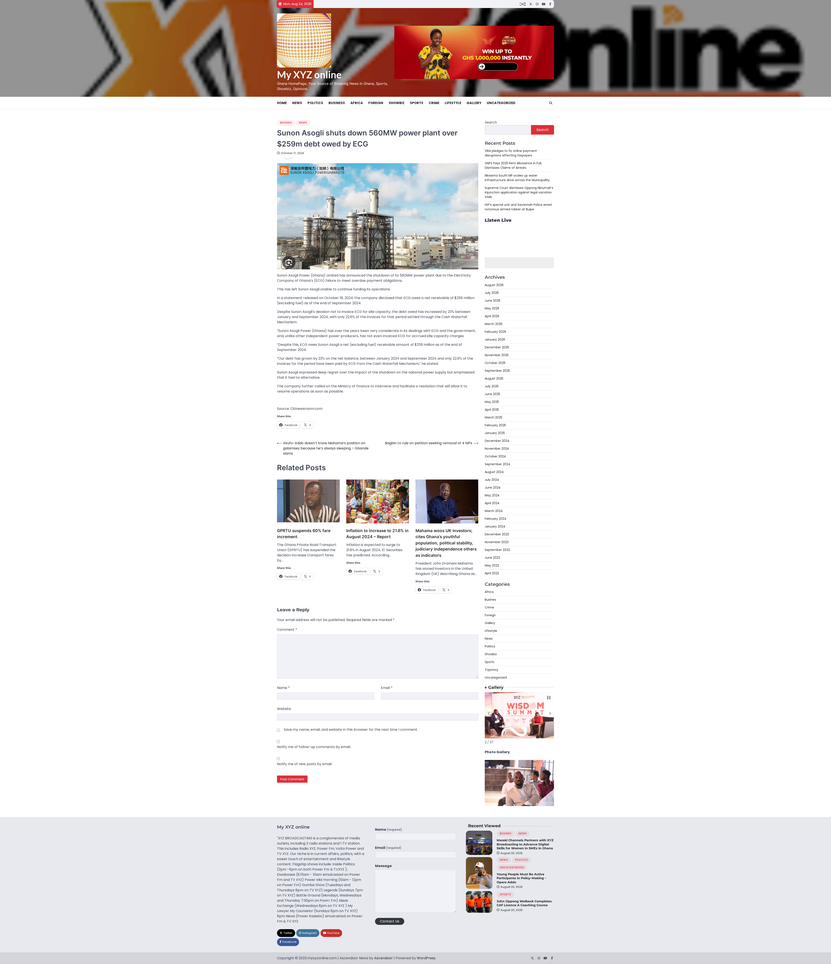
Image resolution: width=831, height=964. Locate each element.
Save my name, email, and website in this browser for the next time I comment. (351, 729)
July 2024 (492, 480)
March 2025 (493, 417)
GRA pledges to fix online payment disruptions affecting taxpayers (511, 153)
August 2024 (494, 472)
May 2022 (492, 565)
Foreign (375, 103)
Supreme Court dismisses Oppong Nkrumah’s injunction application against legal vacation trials (519, 192)
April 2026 (492, 316)
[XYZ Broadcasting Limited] (519, 804)
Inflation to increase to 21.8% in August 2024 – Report (377, 533)
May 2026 (492, 308)
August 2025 (494, 378)
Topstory (491, 670)
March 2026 (493, 324)
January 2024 (495, 526)
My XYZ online (309, 74)
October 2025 (495, 363)
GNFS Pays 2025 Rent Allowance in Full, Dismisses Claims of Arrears (513, 165)
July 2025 (492, 386)
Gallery (474, 103)
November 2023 (497, 542)
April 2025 (492, 409)
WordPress (426, 958)
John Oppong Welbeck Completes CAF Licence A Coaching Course (524, 903)
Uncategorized (501, 103)
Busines (286, 122)
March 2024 (494, 511)
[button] (489, 713)
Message (383, 865)
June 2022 (492, 557)
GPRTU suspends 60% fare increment (303, 533)
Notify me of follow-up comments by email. (314, 746)
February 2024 (495, 519)
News (297, 103)
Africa (356, 103)
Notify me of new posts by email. (304, 763)
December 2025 (497, 347)
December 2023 (497, 534)
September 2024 (497, 464)
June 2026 (492, 300)
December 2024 (497, 441)
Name (283, 687)
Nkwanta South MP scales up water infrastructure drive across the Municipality (517, 177)
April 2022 (492, 573)
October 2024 (495, 456)
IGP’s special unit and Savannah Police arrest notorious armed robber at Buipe (518, 207)
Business (337, 103)
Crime (434, 103)
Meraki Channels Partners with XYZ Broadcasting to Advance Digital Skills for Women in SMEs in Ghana (525, 844)
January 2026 (495, 339)
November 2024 (497, 448)
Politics (315, 103)
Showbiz (396, 103)
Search (491, 122)
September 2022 (497, 550)
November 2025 (497, 355)
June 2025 (492, 394)
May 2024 (492, 495)
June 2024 (493, 487)
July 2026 (492, 293)
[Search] (551, 103)
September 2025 (497, 371)
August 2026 (494, 285)
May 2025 (492, 402)
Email (387, 687)
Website (284, 708)
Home (282, 103)
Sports (416, 103)
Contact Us (389, 921)
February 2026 (495, 332)
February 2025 (495, 425)
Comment (287, 629)
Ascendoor (383, 958)
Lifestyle (453, 103)
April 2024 (492, 503)
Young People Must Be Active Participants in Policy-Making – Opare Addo (521, 878)
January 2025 (495, 433)
